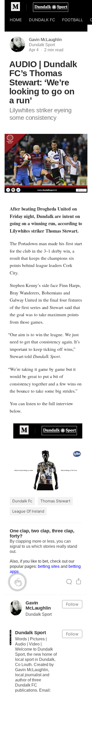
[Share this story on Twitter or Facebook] (78, 582)
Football (72, 19)
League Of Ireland (28, 511)
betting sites (49, 566)
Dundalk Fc (22, 501)
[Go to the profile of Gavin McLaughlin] (16, 607)
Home (16, 19)
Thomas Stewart (55, 501)
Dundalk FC (42, 19)
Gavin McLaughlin (45, 39)
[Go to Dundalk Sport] (10, 637)
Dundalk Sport (30, 632)
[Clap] (17, 582)
